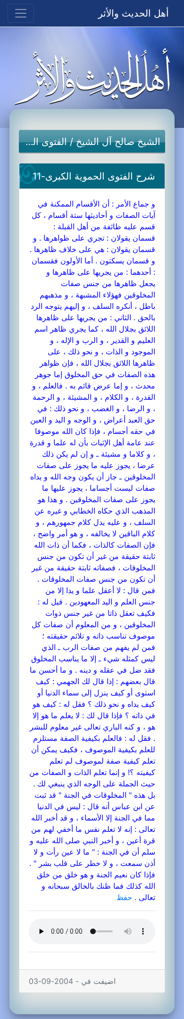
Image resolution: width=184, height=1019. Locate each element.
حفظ (124, 897)
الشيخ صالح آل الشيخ (118, 141)
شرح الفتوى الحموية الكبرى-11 (94, 176)
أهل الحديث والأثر (133, 13)
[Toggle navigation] (21, 13)
